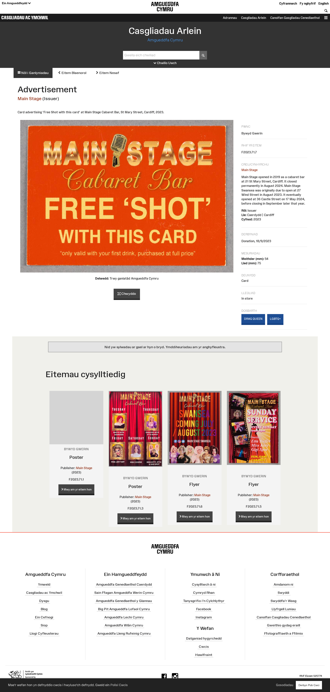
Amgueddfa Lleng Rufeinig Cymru (123, 633)
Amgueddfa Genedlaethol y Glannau (124, 601)
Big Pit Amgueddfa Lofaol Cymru (124, 609)
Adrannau (230, 17)
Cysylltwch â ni (204, 584)
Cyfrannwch (288, 3)
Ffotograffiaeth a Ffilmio (283, 633)
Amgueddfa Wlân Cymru (124, 625)
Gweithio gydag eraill (283, 625)
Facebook (203, 609)
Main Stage (29, 98)
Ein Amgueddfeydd (15, 3)
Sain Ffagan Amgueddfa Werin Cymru (123, 593)
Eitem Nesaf (109, 73)
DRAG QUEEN (253, 318)
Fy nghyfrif (308, 3)
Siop (44, 625)
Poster (76, 457)
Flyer (194, 484)
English (323, 3)
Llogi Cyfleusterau (44, 633)
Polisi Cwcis (119, 685)
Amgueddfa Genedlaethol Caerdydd (124, 584)
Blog (44, 609)
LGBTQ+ (275, 318)
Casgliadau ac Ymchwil (24, 17)
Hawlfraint (203, 655)
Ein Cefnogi (44, 617)
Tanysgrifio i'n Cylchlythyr (203, 601)
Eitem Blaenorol (73, 73)
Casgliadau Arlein (253, 17)
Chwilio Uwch (166, 63)
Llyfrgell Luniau (284, 609)
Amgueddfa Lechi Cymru (123, 617)
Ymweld (44, 584)
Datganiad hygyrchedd (204, 638)
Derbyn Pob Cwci (308, 685)
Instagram (204, 617)
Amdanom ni (283, 584)
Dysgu (44, 601)
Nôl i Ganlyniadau (34, 73)
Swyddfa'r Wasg (283, 601)
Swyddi (283, 593)
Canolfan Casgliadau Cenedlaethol (284, 617)
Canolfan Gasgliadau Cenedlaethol (295, 17)
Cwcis (204, 647)
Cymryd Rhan (203, 593)
